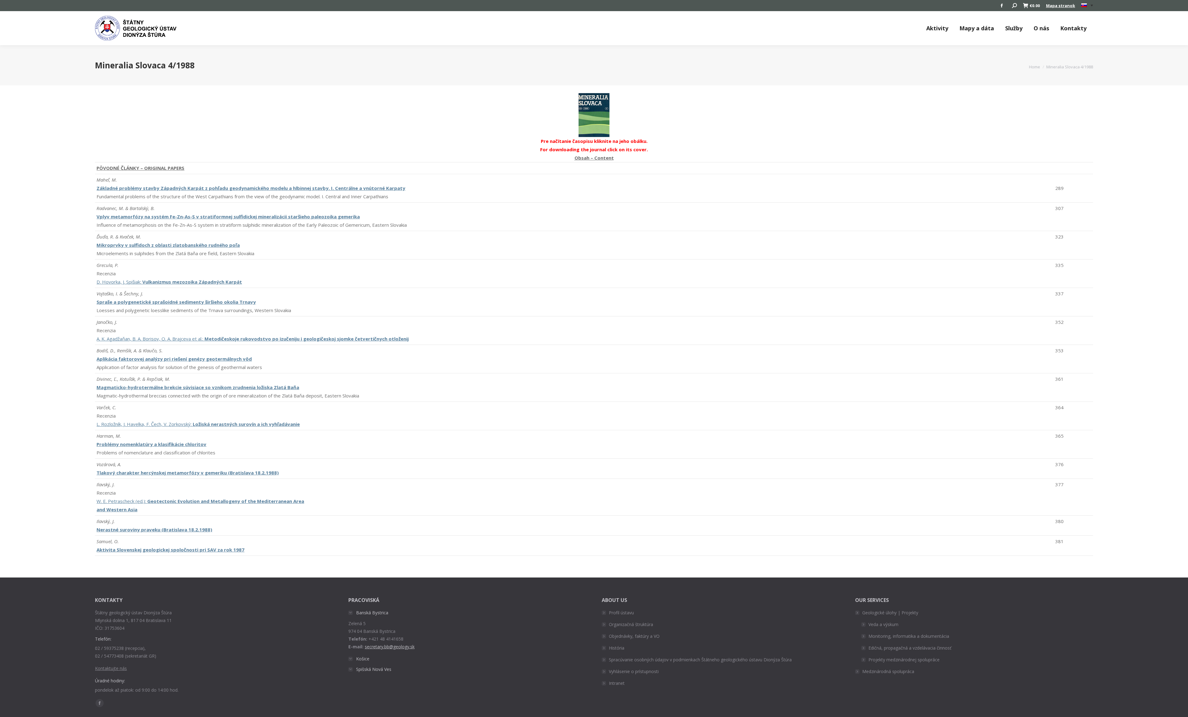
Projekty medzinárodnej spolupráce (904, 660)
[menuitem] (1087, 5)
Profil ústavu (621, 613)
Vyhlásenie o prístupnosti (634, 671)
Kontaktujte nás (111, 668)
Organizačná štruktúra (631, 624)
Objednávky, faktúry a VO (634, 636)
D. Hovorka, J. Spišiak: (169, 282)
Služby (1013, 28)
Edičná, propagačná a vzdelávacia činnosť (909, 648)
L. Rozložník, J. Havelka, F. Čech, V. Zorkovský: (198, 424)
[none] (1087, 6)
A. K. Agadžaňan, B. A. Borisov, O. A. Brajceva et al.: (253, 339)
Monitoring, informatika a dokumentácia (908, 636)
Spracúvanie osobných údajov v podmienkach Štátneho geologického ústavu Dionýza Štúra (700, 660)
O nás (1041, 28)
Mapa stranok (1060, 5)
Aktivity (937, 28)
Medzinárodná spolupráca (888, 671)
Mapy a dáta (976, 28)
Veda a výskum (883, 624)
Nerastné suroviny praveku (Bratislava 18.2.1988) (154, 529)
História (616, 648)
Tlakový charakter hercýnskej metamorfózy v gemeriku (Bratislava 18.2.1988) (188, 473)
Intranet (617, 683)
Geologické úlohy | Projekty (890, 613)
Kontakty (1073, 28)
